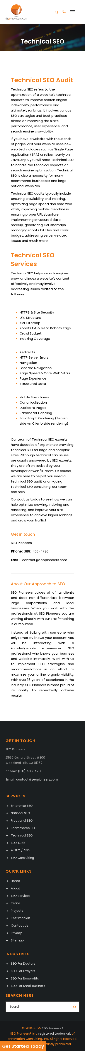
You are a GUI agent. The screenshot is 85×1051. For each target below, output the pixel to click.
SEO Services (20, 896)
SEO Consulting (22, 858)
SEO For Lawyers (23, 971)
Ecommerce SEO (24, 828)
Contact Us (19, 925)
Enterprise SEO (22, 806)
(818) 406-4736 (36, 551)
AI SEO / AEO (20, 850)
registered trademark (54, 1033)
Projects (17, 910)
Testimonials (20, 918)
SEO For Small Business (28, 986)
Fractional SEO (22, 820)
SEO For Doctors (23, 963)
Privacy (16, 933)
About (15, 888)
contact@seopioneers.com (44, 560)
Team (15, 903)
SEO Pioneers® (52, 1028)
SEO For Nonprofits (25, 978)
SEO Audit (18, 843)
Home (15, 881)
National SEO (20, 813)
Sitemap (17, 940)
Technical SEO (22, 835)
